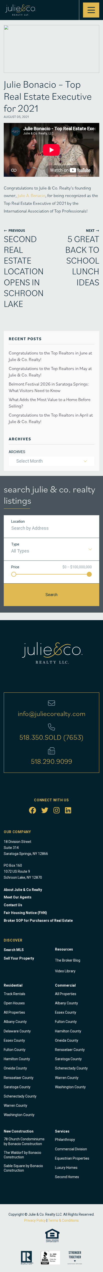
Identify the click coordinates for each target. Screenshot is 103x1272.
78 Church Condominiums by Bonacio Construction (24, 1141)
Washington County (19, 1115)
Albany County (15, 1022)
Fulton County (15, 1050)
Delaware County (17, 1031)
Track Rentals (14, 994)
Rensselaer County (19, 1078)
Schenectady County (20, 1096)
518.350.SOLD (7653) (51, 737)
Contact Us (13, 905)
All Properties (14, 1012)
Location (18, 521)
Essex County (14, 1040)
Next (92, 230)
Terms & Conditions (63, 1220)
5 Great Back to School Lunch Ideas (82, 260)
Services (62, 1131)
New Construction (19, 1131)
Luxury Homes (66, 1168)
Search (52, 594)
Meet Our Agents (18, 897)
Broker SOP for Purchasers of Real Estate (38, 921)
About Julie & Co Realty (23, 890)
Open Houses (14, 1003)
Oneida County (15, 1068)
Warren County (15, 1106)
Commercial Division (71, 1149)
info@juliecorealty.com (52, 713)
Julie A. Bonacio (31, 195)
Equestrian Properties (72, 1158)
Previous (14, 230)
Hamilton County (17, 1059)
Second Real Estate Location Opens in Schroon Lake (24, 271)
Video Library (65, 971)
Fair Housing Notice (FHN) (25, 913)
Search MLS (14, 950)
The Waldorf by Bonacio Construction (22, 1155)
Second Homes (67, 1177)
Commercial (65, 985)
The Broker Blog (67, 960)
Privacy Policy (35, 1220)
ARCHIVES (17, 452)
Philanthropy (65, 1140)
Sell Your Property (19, 958)
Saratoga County (17, 1087)
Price (15, 567)
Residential (13, 985)
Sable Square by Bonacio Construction (23, 1168)
